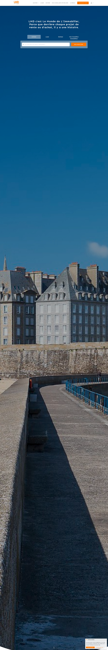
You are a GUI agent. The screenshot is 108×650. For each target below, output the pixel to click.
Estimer (48, 3)
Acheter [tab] (34, 37)
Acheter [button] (35, 3)
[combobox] (46, 44)
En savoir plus (99, 647)
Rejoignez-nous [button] (83, 3)
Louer (42, 3)
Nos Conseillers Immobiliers (60, 3)
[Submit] (23, 44)
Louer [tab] (47, 37)
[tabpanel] (54, 44)
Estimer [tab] (60, 37)
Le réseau (72, 3)
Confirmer (90, 647)
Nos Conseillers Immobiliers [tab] (74, 37)
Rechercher (78, 44)
